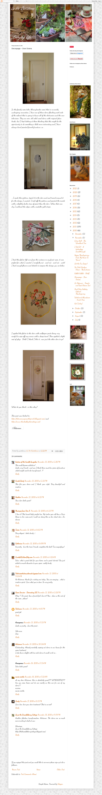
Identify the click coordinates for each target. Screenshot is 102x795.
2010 (75, 230)
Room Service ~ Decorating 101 (26, 592)
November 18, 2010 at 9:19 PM (49, 715)
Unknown (18, 609)
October (78, 308)
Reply (17, 474)
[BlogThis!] (57, 451)
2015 (75, 211)
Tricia (17, 530)
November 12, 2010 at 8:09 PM (34, 543)
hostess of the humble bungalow (26, 462)
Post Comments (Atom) (29, 774)
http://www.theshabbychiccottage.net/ (26, 421)
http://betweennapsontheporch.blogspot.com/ (28, 418)
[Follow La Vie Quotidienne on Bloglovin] (77, 54)
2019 (75, 196)
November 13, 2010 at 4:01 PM (34, 609)
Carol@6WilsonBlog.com (24, 557)
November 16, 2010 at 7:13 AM (35, 663)
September (79, 312)
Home (38, 769)
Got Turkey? (79, 303)
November (78, 238)
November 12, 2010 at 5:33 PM (36, 481)
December (78, 234)
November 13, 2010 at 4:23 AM (44, 557)
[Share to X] (59, 451)
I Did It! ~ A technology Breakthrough (80, 249)
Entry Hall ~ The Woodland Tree (80, 242)
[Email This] (56, 451)
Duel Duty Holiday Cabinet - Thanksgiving (81, 291)
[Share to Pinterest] (62, 451)
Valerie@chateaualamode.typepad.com (28, 573)
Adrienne (18, 644)
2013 (75, 219)
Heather (18, 497)
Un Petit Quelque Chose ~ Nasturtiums (82, 268)
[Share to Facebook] (60, 451)
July (76, 320)
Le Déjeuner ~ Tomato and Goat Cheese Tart (82, 284)
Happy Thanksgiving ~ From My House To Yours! (82, 257)
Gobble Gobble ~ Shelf (82, 273)
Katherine (18, 543)
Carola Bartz (19, 481)
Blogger (60, 784)
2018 (75, 200)
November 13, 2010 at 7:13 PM (35, 622)
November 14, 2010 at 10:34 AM (34, 644)
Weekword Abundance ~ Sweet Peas (82, 298)
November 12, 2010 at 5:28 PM (49, 462)
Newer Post (16, 769)
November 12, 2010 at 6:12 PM (32, 497)
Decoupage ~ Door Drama (81, 278)
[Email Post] (52, 451)
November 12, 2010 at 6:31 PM (42, 511)
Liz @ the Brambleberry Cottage (26, 715)
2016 (75, 207)
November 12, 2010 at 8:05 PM (31, 530)
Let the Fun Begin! (81, 263)
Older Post (61, 769)
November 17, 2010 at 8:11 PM (31, 701)
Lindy (17, 701)
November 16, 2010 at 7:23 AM (36, 677)
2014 (75, 215)
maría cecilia (19, 677)
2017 (75, 204)
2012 (75, 223)
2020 (75, 192)
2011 (75, 226)
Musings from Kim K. (23, 511)
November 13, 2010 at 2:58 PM (49, 592)
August (77, 316)
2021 (75, 188)
